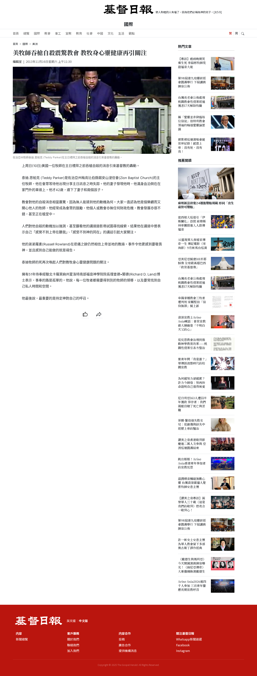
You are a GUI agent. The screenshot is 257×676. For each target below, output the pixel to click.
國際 (128, 24)
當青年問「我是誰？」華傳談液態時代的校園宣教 (192, 363)
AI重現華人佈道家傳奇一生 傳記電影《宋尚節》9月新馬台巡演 (192, 243)
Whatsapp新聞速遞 (189, 639)
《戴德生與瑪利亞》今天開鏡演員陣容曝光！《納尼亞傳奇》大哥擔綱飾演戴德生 (192, 565)
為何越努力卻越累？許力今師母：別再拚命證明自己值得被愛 (191, 382)
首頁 (16, 33)
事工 (58, 33)
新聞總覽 (22, 639)
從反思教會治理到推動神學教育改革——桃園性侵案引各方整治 (192, 344)
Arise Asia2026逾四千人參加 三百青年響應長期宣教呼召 (192, 586)
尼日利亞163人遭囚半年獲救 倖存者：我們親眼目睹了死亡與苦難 (192, 404)
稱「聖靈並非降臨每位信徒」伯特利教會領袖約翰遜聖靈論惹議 (191, 123)
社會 (90, 33)
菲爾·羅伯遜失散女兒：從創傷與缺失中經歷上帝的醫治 (191, 424)
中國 (100, 33)
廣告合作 (125, 645)
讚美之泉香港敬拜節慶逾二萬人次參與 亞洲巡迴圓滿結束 (192, 444)
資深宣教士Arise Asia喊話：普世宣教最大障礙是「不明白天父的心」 (192, 323)
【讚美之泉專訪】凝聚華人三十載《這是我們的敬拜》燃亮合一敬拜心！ (191, 504)
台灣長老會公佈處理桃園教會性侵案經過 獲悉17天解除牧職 (191, 102)
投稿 (122, 639)
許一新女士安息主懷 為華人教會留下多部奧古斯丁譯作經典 (191, 544)
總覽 (26, 33)
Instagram (183, 651)
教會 (47, 33)
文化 (111, 33)
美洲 (35, 44)
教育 (79, 33)
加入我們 (73, 651)
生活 (121, 33)
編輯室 (17, 61)
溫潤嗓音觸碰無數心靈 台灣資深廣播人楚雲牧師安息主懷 (192, 482)
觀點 (132, 33)
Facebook (183, 645)
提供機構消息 (128, 651)
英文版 (71, 620)
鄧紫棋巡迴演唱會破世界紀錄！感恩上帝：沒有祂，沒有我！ (191, 145)
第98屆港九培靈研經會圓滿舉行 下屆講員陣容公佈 (192, 82)
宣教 (68, 33)
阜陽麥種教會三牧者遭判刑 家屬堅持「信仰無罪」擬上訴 (192, 302)
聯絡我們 (73, 645)
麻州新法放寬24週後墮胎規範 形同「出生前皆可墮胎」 (206, 205)
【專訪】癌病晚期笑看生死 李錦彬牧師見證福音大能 (192, 63)
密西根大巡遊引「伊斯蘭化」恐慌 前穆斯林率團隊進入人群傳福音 (192, 223)
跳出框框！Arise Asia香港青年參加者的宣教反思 (192, 463)
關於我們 (73, 639)
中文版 (83, 620)
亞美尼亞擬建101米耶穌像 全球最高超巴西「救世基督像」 (192, 263)
